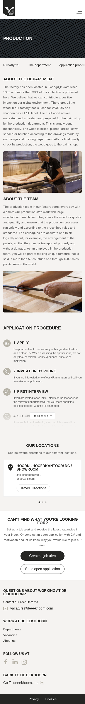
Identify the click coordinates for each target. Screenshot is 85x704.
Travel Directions (33, 488)
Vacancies (10, 635)
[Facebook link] (5, 662)
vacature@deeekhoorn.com (31, 608)
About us (9, 640)
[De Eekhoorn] (9, 8)
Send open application (42, 569)
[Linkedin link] (15, 662)
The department (39, 65)
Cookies (50, 699)
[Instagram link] (24, 662)
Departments (12, 629)
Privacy (34, 699)
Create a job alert (42, 556)
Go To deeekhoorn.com (21, 683)
